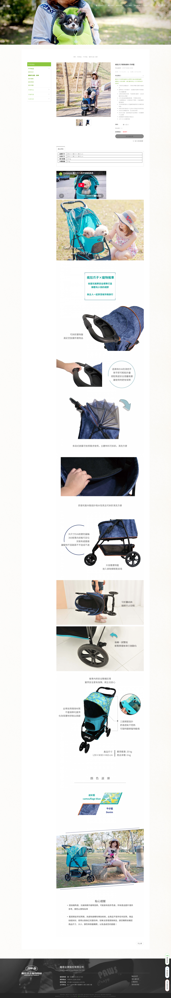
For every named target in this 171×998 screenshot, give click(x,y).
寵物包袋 (31, 72)
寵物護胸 (31, 79)
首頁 (74, 57)
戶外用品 (85, 57)
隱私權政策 (135, 979)
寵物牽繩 (31, 82)
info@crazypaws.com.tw (76, 982)
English (145, 5)
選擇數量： (118, 132)
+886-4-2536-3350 (73, 979)
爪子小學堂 (128, 5)
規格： (117, 124)
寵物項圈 (31, 85)
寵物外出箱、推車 (93, 57)
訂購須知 (135, 982)
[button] (109, 89)
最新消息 (119, 5)
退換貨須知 (135, 984)
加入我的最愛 (139, 141)
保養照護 (31, 94)
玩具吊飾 (31, 99)
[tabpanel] (85, 22)
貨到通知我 (129, 136)
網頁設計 (113, 996)
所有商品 (101, 5)
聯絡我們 (137, 5)
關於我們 (111, 5)
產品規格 (61, 149)
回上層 (140, 943)
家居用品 (31, 90)
